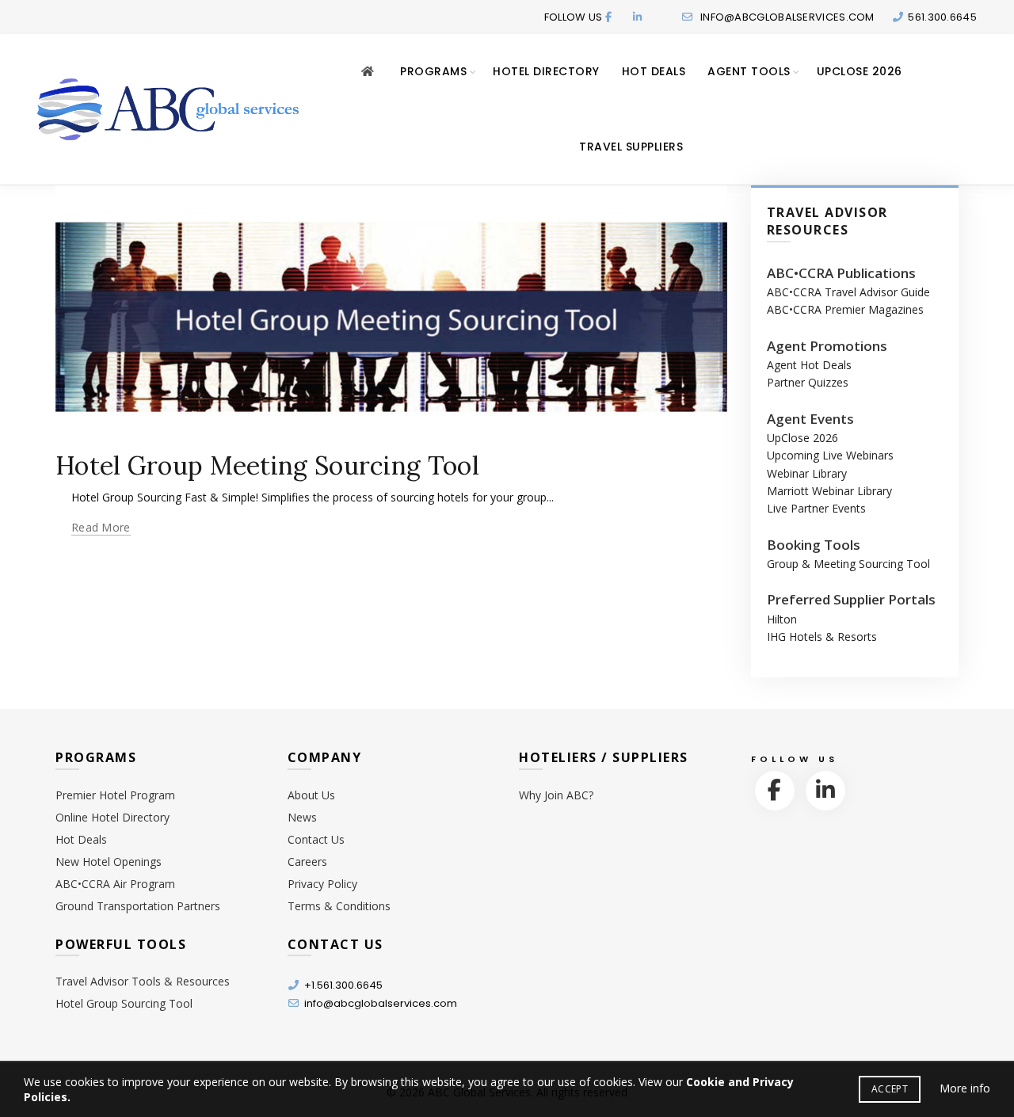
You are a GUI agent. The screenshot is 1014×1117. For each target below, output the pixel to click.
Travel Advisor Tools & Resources (142, 981)
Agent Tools (749, 71)
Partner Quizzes (807, 382)
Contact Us (316, 839)
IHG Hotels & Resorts (822, 636)
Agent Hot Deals (809, 364)
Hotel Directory (546, 71)
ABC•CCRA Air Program (115, 883)
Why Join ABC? (556, 794)
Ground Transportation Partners (137, 905)
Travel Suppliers (631, 146)
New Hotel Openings (108, 861)
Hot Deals (654, 71)
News (302, 817)
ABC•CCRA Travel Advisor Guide (848, 291)
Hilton (782, 619)
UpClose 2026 (859, 71)
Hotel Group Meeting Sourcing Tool (267, 465)
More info (965, 1088)
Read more (101, 527)
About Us (311, 794)
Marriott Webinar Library (829, 490)
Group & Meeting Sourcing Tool (848, 563)
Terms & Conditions (339, 905)
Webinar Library (807, 473)
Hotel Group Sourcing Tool (124, 1003)
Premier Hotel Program (115, 794)
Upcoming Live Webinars (830, 455)
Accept (889, 1089)
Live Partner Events (816, 508)
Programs (433, 71)
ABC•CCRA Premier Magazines (845, 309)
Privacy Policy (322, 883)
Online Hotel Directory (112, 817)
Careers (307, 861)
